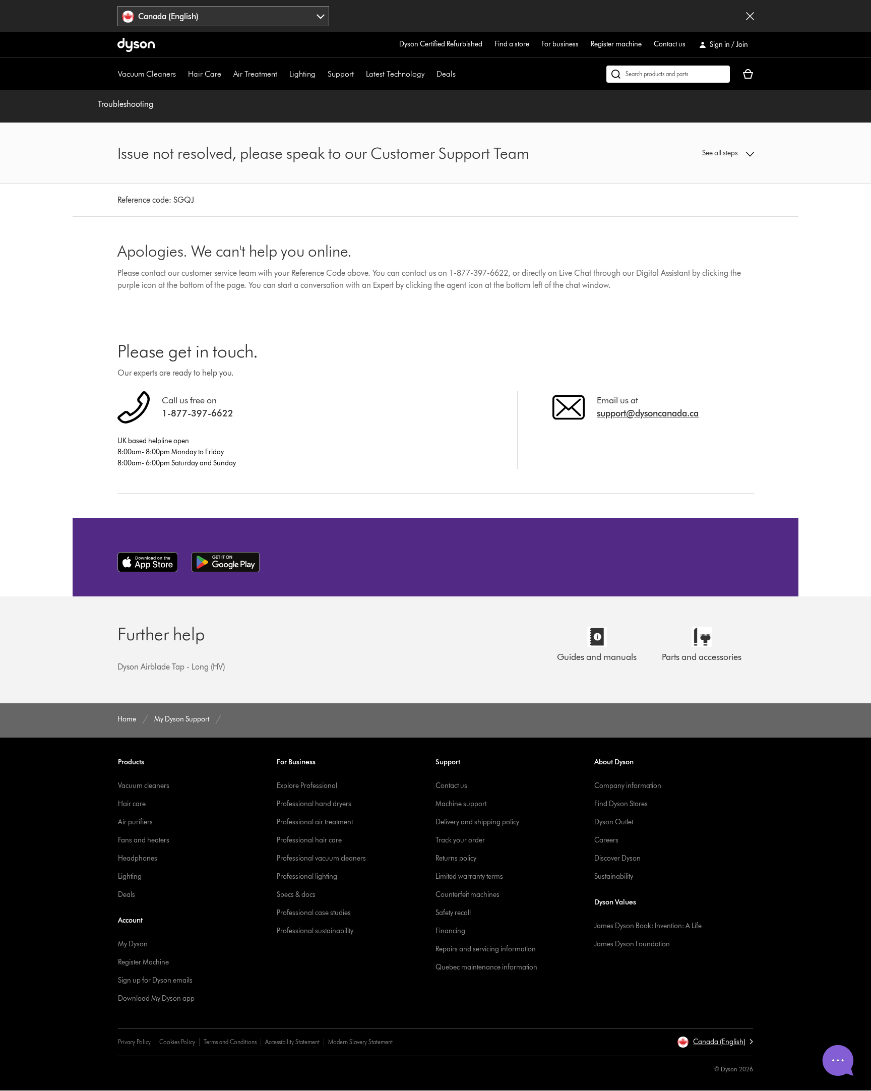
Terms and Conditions (230, 1042)
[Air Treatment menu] (282, 74)
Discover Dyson (617, 858)
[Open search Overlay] (668, 74)
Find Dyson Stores (621, 804)
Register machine (616, 44)
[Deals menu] (461, 74)
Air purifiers (135, 822)
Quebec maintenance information (486, 967)
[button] (680, 153)
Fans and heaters (143, 840)
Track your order (460, 840)
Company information (627, 785)
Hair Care (204, 74)
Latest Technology (395, 74)
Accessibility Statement (292, 1042)
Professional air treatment (315, 822)
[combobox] (223, 16)
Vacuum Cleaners (147, 74)
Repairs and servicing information (486, 949)
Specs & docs (296, 894)
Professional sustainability (315, 931)
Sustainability (613, 876)
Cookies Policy (177, 1042)
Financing (450, 931)
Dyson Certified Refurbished (440, 44)
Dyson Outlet (613, 822)
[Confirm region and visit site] (750, 16)
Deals (446, 74)
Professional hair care (309, 840)
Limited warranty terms (469, 876)
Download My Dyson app (156, 998)
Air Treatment (255, 74)
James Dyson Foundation (632, 944)
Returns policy (456, 858)
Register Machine (143, 962)
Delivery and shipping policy (477, 822)
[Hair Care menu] (226, 74)
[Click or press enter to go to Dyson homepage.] (136, 45)
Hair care (132, 804)
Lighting (302, 74)
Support (341, 74)
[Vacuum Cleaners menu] (181, 74)
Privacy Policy (134, 1042)
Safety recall (453, 912)
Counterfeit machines (468, 894)
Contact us (670, 44)
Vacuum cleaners (143, 785)
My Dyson (133, 944)
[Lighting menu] (321, 74)
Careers (606, 840)
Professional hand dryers (314, 804)
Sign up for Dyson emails (155, 980)
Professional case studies (314, 912)
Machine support (461, 804)
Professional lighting (307, 876)
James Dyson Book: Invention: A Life (648, 926)
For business (560, 44)
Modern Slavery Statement (360, 1042)
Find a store (511, 44)
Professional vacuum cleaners (321, 858)
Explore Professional (307, 785)
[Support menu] (359, 74)
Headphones (137, 858)
